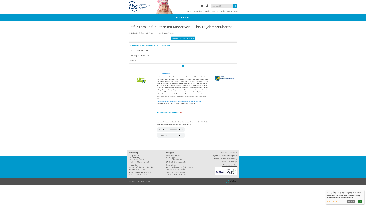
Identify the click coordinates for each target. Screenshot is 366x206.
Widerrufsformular (229, 165)
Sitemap (216, 159)
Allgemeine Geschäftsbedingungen (224, 156)
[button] (207, 6)
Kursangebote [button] (197, 11)
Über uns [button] (215, 11)
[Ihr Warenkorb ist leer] (201, 6)
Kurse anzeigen (183, 38)
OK (360, 201)
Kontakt (224, 153)
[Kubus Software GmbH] (230, 181)
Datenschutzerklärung (229, 159)
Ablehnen (351, 201)
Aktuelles (207, 11)
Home (189, 11)
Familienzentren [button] (232, 11)
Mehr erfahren (332, 201)
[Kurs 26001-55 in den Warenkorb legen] (183, 65)
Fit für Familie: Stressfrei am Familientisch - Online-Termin (154, 45)
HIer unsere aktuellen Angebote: (168, 112)
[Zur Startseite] (140, 6)
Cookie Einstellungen (229, 162)
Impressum (233, 153)
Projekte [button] (222, 11)
